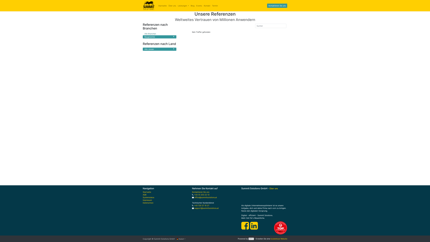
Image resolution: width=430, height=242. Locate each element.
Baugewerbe (159, 37)
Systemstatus (148, 197)
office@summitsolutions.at (205, 197)
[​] (245, 228)
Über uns (273, 188)
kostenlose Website (279, 239)
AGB (144, 195)
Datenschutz (148, 203)
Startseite (147, 192)
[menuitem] (162, 5)
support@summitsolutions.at (206, 208)
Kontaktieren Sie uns (277, 6)
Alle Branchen (159, 33)
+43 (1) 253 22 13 (202, 195)
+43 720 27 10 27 (201, 205)
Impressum (147, 200)
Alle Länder (159, 49)
